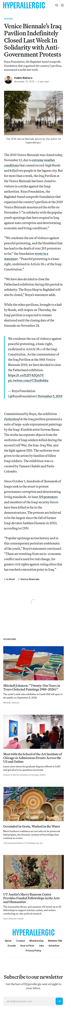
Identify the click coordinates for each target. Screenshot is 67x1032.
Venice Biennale (29, 579)
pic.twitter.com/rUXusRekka (28, 380)
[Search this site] (56, 5)
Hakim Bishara (23, 77)
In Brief (8, 18)
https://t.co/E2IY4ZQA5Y (26, 375)
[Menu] (62, 5)
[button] (36, 940)
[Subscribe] (59, 1001)
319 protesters (48, 497)
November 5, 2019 (50, 396)
